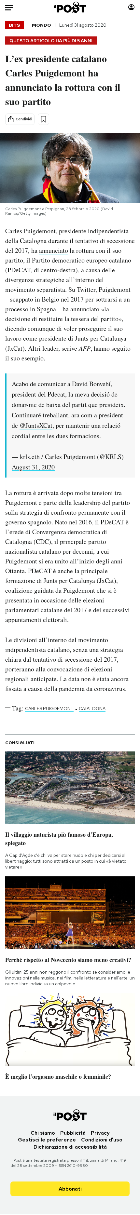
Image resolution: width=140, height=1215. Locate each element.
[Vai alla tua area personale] (131, 7)
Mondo (41, 25)
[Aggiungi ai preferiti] (43, 119)
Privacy (100, 1132)
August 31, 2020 (33, 467)
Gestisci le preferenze (47, 1139)
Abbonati (70, 1188)
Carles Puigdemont (49, 708)
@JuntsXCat (36, 425)
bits (14, 25)
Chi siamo (43, 1132)
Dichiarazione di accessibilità (70, 1146)
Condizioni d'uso (101, 1139)
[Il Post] (70, 7)
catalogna (92, 708)
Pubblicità (73, 1132)
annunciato (53, 250)
